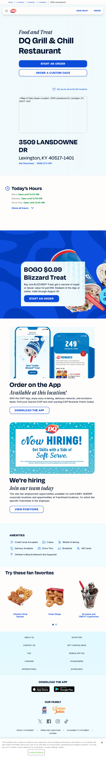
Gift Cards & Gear (76, 645)
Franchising (76, 661)
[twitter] (40, 721)
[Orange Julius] (59, 710)
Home (10, 2)
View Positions (27, 509)
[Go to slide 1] (53, 624)
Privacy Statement (25, 730)
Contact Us (29, 645)
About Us (29, 637)
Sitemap (53, 733)
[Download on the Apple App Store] (40, 689)
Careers (29, 661)
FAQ (29, 653)
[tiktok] (66, 721)
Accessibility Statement (78, 730)
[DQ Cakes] (44, 710)
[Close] (102, 742)
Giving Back (77, 669)
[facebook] (49, 721)
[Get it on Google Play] (64, 689)
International (29, 669)
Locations (20, 2)
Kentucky (31, 2)
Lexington (43, 2)
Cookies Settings (36, 752)
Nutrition (77, 637)
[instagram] (58, 721)
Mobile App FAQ (76, 653)
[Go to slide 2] (56, 624)
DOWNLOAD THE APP (29, 410)
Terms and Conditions (50, 730)
